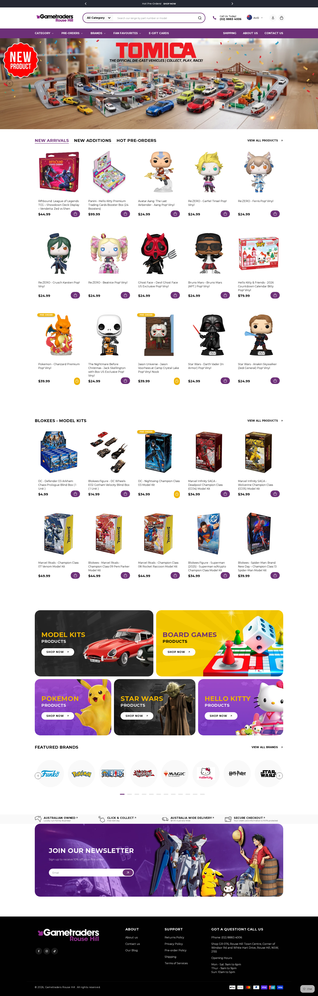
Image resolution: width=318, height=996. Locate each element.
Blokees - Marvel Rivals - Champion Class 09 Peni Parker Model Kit (109, 566)
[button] (45, 33)
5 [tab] (151, 794)
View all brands (265, 747)
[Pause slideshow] (314, 83)
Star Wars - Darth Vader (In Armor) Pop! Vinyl (206, 365)
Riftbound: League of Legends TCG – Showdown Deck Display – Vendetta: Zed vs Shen (58, 204)
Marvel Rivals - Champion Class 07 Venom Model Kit (58, 564)
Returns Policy (174, 937)
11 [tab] (195, 794)
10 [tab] (188, 794)
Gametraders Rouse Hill (60, 987)
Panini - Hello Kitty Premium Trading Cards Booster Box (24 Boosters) (108, 204)
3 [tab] (136, 794)
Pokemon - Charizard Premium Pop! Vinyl (59, 365)
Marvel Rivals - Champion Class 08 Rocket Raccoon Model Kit (158, 564)
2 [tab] (129, 794)
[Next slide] (309, 83)
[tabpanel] (50, 773)
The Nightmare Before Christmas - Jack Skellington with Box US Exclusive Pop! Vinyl (107, 369)
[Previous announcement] (85, 3)
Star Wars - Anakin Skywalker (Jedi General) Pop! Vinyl (257, 365)
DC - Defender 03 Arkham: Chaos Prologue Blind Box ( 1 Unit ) (57, 485)
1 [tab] (122, 794)
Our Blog (131, 950)
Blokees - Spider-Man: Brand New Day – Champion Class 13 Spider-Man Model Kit (257, 566)
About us (131, 937)
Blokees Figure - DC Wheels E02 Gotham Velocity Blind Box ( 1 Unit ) (109, 485)
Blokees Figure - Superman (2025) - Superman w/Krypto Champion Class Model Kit (207, 566)
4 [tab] (144, 794)
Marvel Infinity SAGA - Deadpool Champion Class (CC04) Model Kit (205, 485)
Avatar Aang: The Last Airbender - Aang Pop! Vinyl (156, 202)
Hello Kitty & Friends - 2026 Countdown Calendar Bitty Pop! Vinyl (256, 286)
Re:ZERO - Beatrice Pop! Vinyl (108, 282)
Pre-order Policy (175, 950)
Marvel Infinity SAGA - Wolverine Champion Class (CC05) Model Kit (255, 485)
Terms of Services (176, 963)
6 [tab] (158, 794)
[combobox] (159, 18)
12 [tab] (202, 794)
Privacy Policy (174, 943)
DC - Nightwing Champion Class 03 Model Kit (159, 483)
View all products (262, 140)
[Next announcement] (232, 3)
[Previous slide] (9, 83)
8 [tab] (173, 794)
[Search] (199, 18)
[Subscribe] (128, 872)
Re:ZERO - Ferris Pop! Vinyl (255, 201)
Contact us (132, 943)
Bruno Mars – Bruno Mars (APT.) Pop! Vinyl (205, 284)
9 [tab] (180, 794)
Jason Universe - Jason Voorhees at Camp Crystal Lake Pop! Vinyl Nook (158, 367)
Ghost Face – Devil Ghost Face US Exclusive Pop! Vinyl (158, 284)
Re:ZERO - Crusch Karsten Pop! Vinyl (59, 284)
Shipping (170, 956)
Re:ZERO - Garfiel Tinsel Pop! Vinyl (207, 202)
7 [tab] (166, 794)
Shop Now (169, 3)
